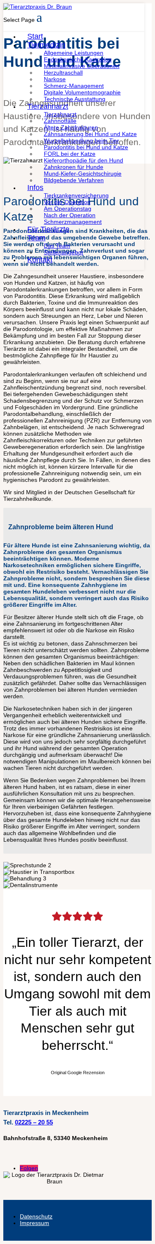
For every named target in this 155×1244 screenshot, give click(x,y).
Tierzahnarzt (47, 106)
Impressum (34, 1223)
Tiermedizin (46, 45)
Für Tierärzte (48, 229)
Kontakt (39, 260)
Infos (35, 187)
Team (36, 238)
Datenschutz (36, 1216)
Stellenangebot (63, 252)
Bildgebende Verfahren (74, 180)
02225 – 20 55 (34, 1122)
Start (35, 36)
